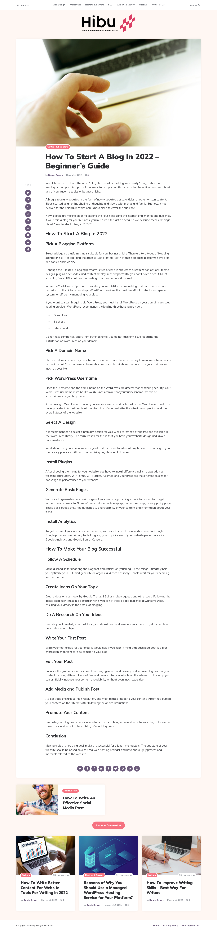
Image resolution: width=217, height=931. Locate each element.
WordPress (75, 4)
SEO (110, 4)
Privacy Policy (170, 925)
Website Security (126, 4)
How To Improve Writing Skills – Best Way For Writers (169, 887)
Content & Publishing (57, 147)
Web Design (59, 4)
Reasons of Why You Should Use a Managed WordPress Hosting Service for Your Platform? (108, 890)
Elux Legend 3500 (191, 925)
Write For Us (157, 4)
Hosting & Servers (94, 4)
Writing (143, 4)
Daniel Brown (55, 175)
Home (156, 925)
